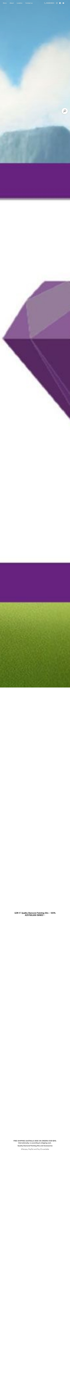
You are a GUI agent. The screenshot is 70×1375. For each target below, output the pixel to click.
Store (5, 3)
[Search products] (64, 111)
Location (19, 3)
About (12, 3)
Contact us (29, 3)
